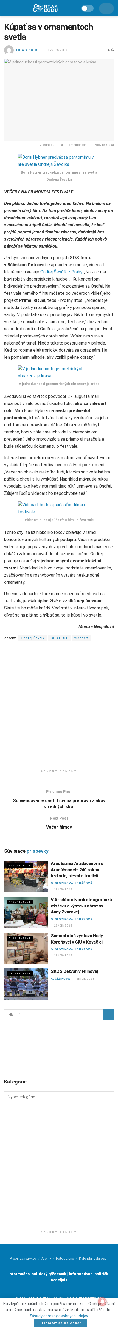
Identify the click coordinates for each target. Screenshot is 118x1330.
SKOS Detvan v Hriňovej (74, 971)
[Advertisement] (59, 708)
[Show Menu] (6, 8)
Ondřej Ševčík (32, 638)
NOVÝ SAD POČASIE (59, 1048)
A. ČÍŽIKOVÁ (60, 978)
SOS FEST (59, 638)
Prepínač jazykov (23, 1258)
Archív (46, 1258)
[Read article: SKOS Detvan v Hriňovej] (26, 984)
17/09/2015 (57, 50)
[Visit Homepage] (45, 8)
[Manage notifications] (102, 1301)
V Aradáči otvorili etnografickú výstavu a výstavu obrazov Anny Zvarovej (81, 906)
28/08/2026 (85, 978)
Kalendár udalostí (93, 1258)
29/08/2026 (63, 889)
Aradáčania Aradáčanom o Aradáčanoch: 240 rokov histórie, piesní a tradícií (77, 869)
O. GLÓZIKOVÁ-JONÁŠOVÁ (71, 883)
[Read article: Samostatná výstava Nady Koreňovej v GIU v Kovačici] (26, 948)
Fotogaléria (65, 1258)
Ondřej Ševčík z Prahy (60, 271)
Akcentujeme (20, 865)
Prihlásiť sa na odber (60, 1323)
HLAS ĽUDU (27, 50)
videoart (81, 638)
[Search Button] (108, 1014)
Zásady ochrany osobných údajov (58, 1316)
